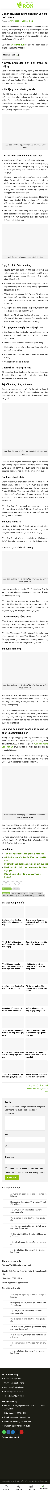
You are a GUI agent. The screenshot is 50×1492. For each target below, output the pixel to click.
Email (7, 1146)
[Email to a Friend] (17, 883)
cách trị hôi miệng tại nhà (11, 896)
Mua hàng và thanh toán (14, 1391)
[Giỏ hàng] (47, 4)
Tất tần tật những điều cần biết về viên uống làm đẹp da (27, 1251)
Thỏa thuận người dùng (14, 1396)
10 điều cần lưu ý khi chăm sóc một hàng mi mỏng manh (28, 1235)
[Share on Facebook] (8, 883)
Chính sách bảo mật (12, 1379)
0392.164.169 (18, 1278)
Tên (6, 1135)
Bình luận (9, 1114)
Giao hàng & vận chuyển (14, 1387)
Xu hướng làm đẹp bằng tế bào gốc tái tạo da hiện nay (28, 1195)
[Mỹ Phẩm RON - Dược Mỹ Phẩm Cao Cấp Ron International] (25, 4)
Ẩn (17, 55)
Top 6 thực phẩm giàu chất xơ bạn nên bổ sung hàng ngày (27, 1211)
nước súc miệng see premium (33, 896)
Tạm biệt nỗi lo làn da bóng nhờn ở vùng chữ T (25, 854)
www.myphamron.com (22, 1421)
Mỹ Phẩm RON (27, 21)
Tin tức (16, 889)
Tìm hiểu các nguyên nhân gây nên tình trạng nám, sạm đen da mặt (28, 1227)
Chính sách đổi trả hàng (14, 1383)
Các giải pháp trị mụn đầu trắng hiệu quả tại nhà (27, 1219)
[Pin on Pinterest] (21, 883)
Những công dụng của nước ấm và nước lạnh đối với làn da (28, 1203)
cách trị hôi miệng (36, 893)
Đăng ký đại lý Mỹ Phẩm (17, 1426)
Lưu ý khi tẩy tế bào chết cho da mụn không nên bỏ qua (37, 1088)
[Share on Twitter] (13, 883)
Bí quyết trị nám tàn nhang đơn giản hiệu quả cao (26, 864)
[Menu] (3, 4)
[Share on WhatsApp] (4, 883)
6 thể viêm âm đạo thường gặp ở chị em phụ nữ (28, 1243)
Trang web (9, 1157)
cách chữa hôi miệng (19, 893)
